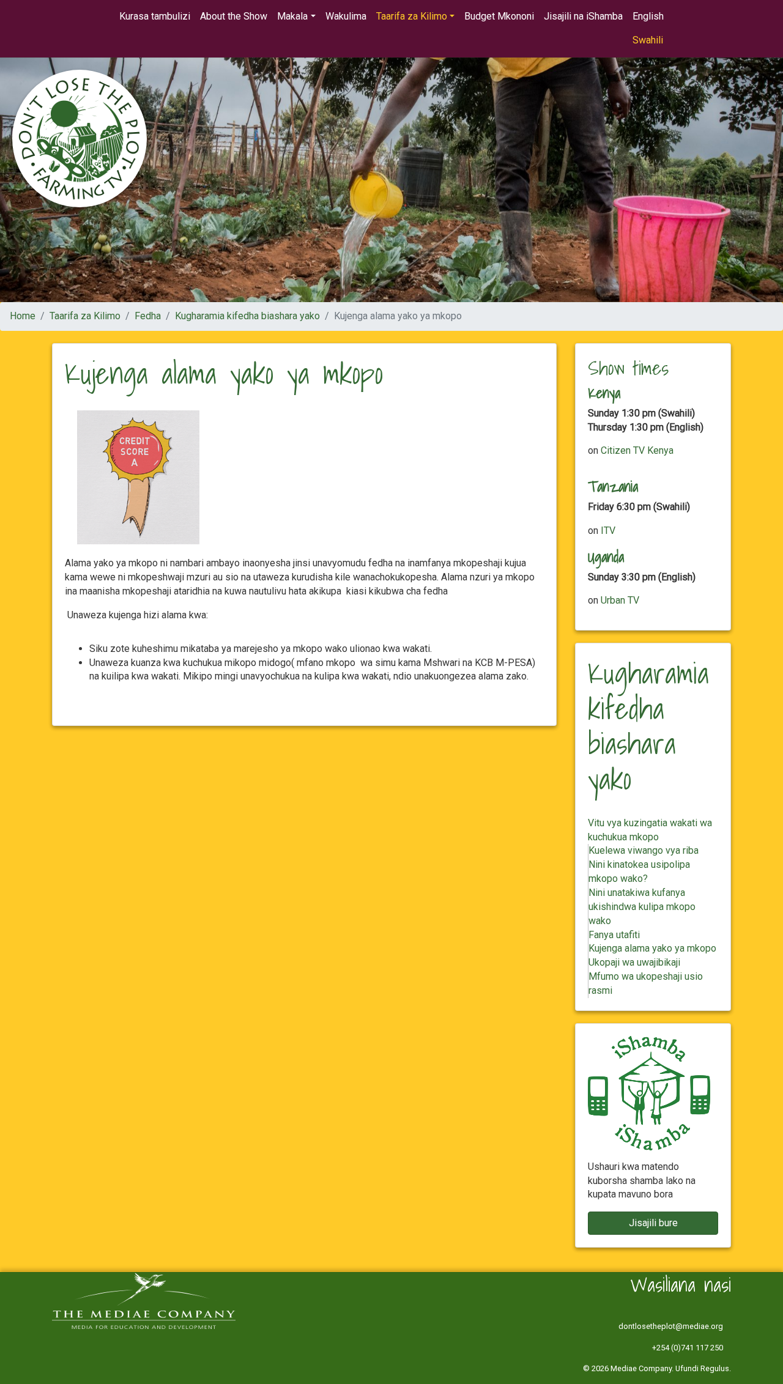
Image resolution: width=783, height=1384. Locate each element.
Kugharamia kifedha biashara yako (247, 316)
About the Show (233, 16)
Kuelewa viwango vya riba (643, 850)
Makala (292, 16)
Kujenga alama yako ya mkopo (652, 948)
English (648, 16)
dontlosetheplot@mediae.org (670, 1326)
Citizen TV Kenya (637, 450)
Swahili (648, 40)
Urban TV (620, 600)
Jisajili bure (653, 1223)
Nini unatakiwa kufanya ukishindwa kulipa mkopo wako (642, 907)
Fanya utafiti (614, 935)
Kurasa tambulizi (154, 16)
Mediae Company (641, 1368)
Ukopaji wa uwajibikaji (634, 962)
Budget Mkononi (499, 16)
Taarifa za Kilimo (411, 16)
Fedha (148, 316)
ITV (608, 530)
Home (22, 316)
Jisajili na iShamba (583, 16)
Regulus (714, 1368)
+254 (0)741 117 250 (687, 1347)
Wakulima (345, 16)
